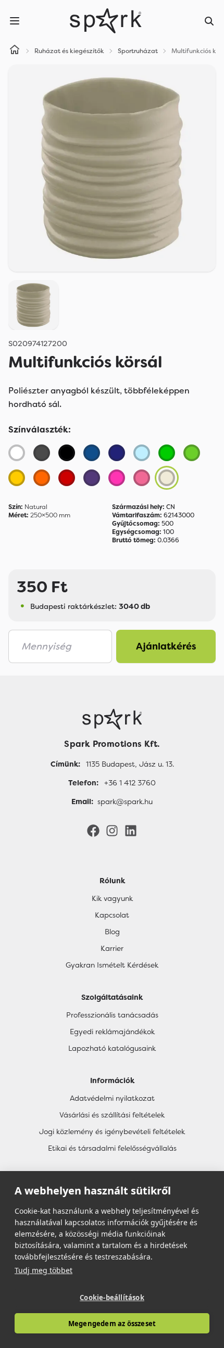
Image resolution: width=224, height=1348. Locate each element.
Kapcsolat (112, 915)
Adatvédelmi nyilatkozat (112, 1098)
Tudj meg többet (43, 1270)
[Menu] (14, 21)
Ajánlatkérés (166, 646)
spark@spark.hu (125, 801)
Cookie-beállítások (112, 1297)
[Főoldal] (112, 719)
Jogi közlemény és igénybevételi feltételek (112, 1131)
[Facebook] (93, 830)
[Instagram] (112, 830)
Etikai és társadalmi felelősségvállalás (112, 1148)
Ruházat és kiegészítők (69, 51)
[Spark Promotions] (106, 20)
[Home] (14, 51)
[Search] (209, 21)
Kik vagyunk (112, 898)
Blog (112, 931)
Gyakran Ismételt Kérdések (112, 965)
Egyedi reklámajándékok (112, 1031)
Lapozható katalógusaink (112, 1048)
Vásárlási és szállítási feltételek (112, 1115)
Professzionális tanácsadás (112, 1015)
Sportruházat (138, 51)
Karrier (112, 948)
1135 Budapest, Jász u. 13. (130, 764)
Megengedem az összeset (112, 1323)
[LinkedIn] (130, 830)
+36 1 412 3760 (130, 782)
